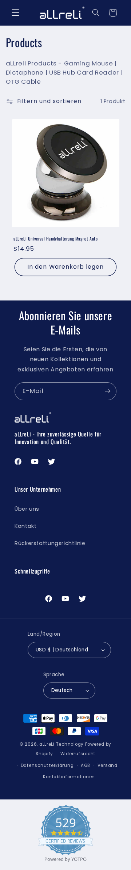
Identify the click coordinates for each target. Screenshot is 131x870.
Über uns (27, 508)
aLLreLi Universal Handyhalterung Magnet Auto (55, 239)
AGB (85, 765)
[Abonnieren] (107, 391)
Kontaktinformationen (69, 777)
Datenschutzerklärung (47, 765)
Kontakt (25, 526)
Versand (108, 765)
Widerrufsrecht (77, 754)
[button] (15, 12)
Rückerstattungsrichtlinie (50, 543)
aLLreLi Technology (61, 744)
